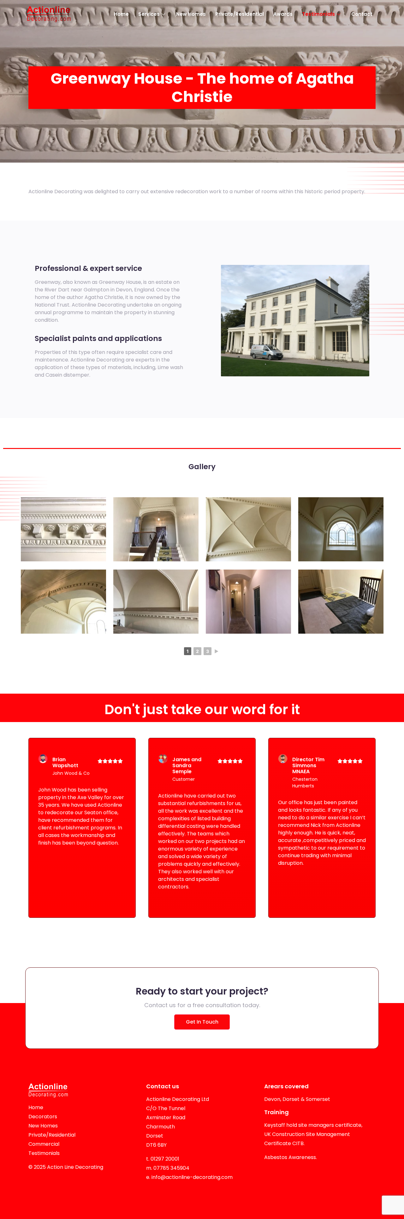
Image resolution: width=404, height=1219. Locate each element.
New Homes (191, 14)
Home (121, 14)
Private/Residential (239, 14)
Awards (283, 14)
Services (149, 14)
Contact (361, 14)
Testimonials (318, 14)
